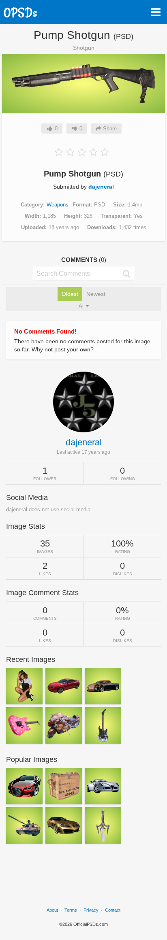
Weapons (58, 205)
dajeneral (101, 186)
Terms (70, 910)
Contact (112, 910)
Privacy (91, 910)
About (52, 910)
